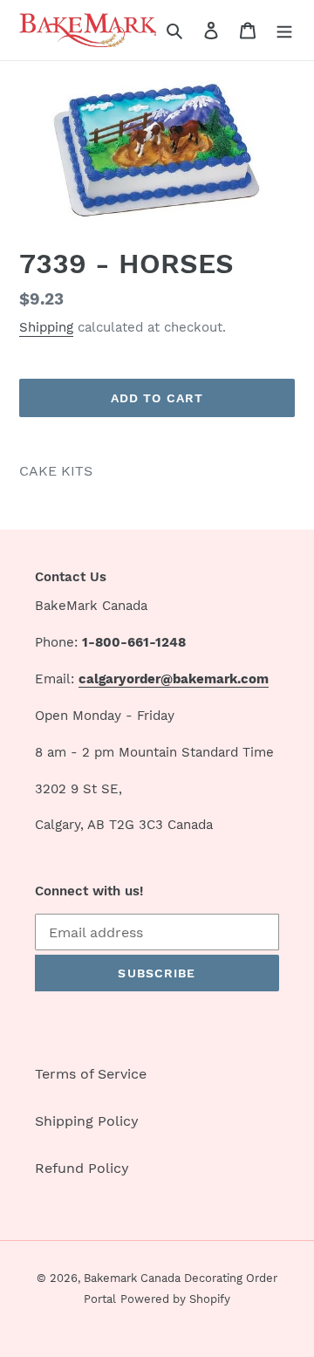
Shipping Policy (87, 1121)
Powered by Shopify (175, 1299)
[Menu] (284, 29)
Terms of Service (91, 1074)
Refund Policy (82, 1168)
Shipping (46, 327)
